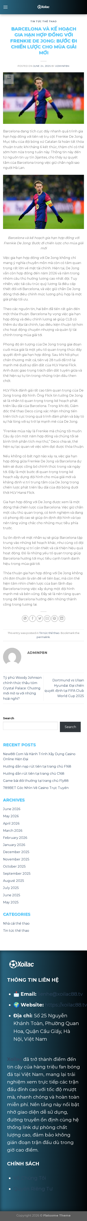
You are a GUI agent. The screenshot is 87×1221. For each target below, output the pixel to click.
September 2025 (17, 874)
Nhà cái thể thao (16, 923)
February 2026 (15, 838)
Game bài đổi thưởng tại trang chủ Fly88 (36, 781)
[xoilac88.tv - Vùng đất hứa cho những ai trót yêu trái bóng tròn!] (43, 7)
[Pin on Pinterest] (54, 618)
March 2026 (12, 831)
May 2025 (11, 902)
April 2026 (11, 823)
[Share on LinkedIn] (61, 618)
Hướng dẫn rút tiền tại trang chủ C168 (33, 774)
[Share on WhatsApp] (25, 618)
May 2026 (11, 816)
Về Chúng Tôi (29, 1178)
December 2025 (16, 852)
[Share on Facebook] (32, 618)
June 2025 (11, 895)
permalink (43, 637)
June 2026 (11, 809)
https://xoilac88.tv (66, 1005)
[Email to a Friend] (47, 618)
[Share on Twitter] (39, 618)
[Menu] (5, 7)
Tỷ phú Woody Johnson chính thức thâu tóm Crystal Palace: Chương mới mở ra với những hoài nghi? (22, 688)
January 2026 (14, 845)
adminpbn (62, 66)
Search (8, 718)
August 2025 (13, 881)
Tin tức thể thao (43, 21)
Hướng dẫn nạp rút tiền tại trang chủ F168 (37, 766)
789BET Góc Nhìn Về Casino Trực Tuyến (36, 788)
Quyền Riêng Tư (33, 1189)
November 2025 (16, 859)
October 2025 (14, 866)
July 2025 (11, 888)
